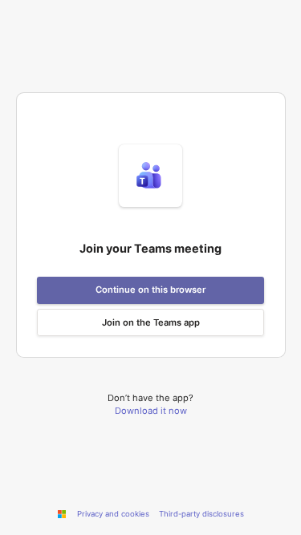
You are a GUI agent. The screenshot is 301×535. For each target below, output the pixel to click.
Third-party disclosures (201, 513)
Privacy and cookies (113, 513)
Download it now (151, 410)
